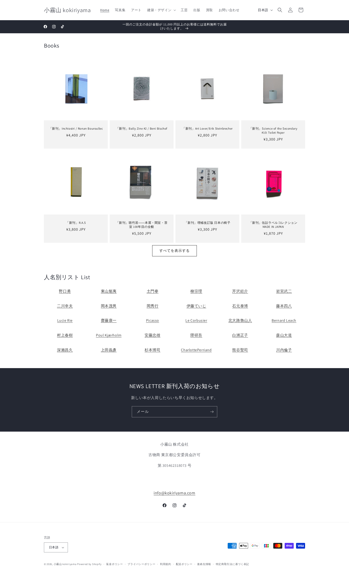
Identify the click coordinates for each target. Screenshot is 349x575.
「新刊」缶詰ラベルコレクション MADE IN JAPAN (274, 225)
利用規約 (165, 564)
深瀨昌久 (65, 349)
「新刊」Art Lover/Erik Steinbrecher (207, 129)
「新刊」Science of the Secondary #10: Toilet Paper (273, 131)
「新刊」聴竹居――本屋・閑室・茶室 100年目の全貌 (142, 225)
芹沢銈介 (240, 291)
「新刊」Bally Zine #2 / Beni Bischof (141, 129)
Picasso (152, 320)
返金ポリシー (114, 564)
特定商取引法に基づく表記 (232, 564)
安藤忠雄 (152, 335)
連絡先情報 (204, 564)
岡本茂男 (109, 305)
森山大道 (284, 335)
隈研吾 (196, 335)
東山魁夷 (109, 291)
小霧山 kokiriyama (65, 564)
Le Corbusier (196, 320)
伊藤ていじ (196, 305)
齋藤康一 (109, 320)
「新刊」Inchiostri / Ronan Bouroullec (76, 129)
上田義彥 (109, 349)
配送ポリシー (184, 564)
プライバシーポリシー (141, 564)
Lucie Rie (65, 320)
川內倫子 (284, 349)
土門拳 (153, 291)
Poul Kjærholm (109, 335)
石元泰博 (240, 305)
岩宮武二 (284, 291)
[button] (161, 10)
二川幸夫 (65, 305)
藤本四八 (284, 305)
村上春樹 (65, 335)
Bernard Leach (284, 320)
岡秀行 (153, 305)
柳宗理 (196, 291)
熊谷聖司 (240, 349)
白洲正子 (240, 335)
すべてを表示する (174, 250)
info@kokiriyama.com (174, 493)
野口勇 (65, 291)
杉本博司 (152, 349)
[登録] (212, 411)
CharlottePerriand (196, 349)
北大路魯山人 (240, 320)
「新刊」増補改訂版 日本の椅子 (207, 223)
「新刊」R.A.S (76, 223)
